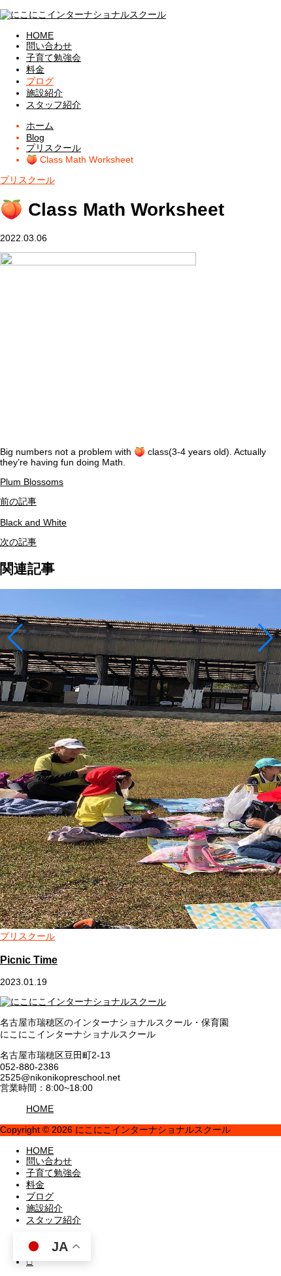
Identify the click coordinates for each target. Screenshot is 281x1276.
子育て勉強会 (53, 57)
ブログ (40, 81)
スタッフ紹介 (53, 104)
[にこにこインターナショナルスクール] (83, 14)
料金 (35, 69)
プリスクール (27, 180)
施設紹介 (44, 93)
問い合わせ (49, 46)
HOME (40, 35)
